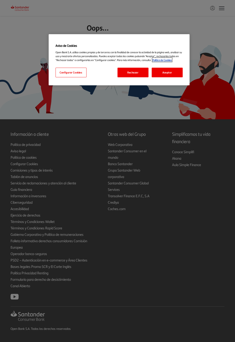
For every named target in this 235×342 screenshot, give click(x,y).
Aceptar (167, 72)
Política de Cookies (162, 60)
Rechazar (133, 72)
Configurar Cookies (71, 72)
